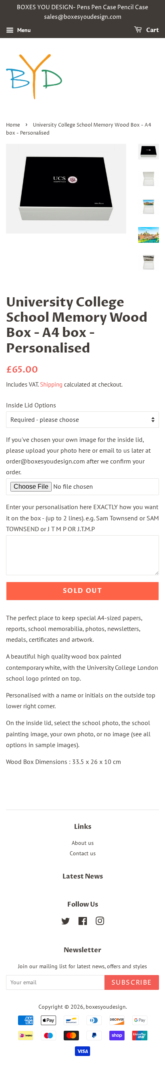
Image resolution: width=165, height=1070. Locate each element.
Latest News (82, 876)
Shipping (51, 384)
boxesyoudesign (106, 1006)
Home (13, 125)
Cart (152, 30)
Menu (23, 30)
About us (83, 842)
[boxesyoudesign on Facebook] (82, 922)
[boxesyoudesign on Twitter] (65, 922)
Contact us (83, 853)
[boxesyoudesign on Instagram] (99, 922)
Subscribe (131, 982)
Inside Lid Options (31, 405)
